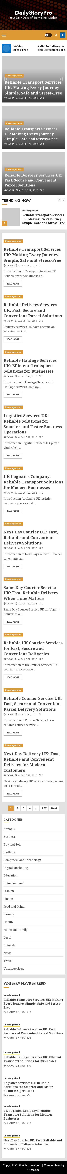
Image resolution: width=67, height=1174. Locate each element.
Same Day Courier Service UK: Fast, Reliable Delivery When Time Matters (31, 593)
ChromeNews (52, 1165)
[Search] (56, 34)
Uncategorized (14, 75)
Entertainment (14, 883)
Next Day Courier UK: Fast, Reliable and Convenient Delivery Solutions (31, 537)
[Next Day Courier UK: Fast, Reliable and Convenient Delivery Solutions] (33, 524)
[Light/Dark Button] (48, 35)
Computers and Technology (22, 860)
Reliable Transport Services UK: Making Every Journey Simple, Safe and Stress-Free (33, 87)
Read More (12, 283)
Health (8, 922)
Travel (8, 961)
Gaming (9, 914)
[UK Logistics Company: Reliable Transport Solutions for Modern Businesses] (33, 468)
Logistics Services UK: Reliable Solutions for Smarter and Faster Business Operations (33, 424)
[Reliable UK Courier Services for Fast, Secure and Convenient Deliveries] (33, 634)
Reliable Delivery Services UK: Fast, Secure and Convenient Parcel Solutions (33, 180)
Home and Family (16, 930)
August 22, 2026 (28, 98)
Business (9, 837)
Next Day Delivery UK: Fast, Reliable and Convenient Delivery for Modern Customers (32, 762)
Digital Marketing (16, 868)
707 (44, 808)
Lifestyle (9, 945)
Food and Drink (14, 907)
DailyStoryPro (33, 13)
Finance (9, 899)
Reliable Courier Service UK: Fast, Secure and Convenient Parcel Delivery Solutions (33, 704)
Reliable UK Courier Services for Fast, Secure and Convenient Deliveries (33, 648)
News (7, 953)
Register (62, 35)
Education (10, 875)
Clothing (9, 852)
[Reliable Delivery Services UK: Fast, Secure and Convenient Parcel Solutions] (11, 217)
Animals (9, 829)
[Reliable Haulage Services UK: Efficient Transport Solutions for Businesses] (33, 352)
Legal (7, 937)
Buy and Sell (12, 844)
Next (54, 808)
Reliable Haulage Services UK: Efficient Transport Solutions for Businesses (30, 365)
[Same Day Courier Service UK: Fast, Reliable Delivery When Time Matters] (33, 579)
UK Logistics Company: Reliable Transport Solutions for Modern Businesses (33, 482)
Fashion (9, 891)
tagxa (10, 98)
